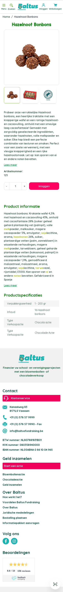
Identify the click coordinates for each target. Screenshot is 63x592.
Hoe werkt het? (12, 497)
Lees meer (10, 164)
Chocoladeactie (13, 479)
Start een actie (13, 466)
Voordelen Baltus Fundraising (21, 502)
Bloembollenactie (14, 474)
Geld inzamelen (12, 484)
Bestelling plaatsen (15, 517)
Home (6, 16)
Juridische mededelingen (18, 512)
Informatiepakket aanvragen (21, 523)
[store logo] (28, 7)
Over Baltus (10, 507)
